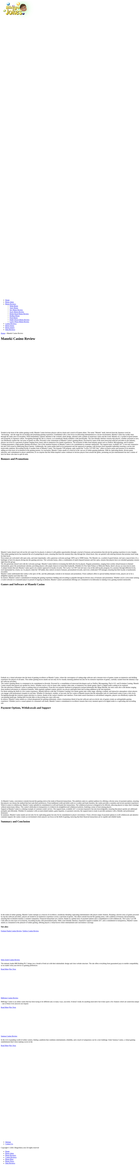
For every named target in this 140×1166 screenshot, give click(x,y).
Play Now (12, 969)
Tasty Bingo (14, 308)
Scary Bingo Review (17, 312)
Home (3, 333)
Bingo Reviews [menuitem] (10, 1155)
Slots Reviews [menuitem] (10, 1163)
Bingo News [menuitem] (9, 1161)
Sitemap (8, 1142)
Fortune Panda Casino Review (11, 931)
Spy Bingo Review (16, 310)
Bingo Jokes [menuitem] (9, 1153)
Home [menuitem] (7, 1151)
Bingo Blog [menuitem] (9, 1159)
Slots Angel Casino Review (10, 960)
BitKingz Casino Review (9, 998)
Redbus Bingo (15, 316)
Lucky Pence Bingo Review (19, 322)
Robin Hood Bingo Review (19, 314)
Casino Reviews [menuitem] (11, 1157)
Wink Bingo (14, 306)
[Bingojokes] (17, 18)
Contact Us (9, 1144)
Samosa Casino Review (9, 1036)
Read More (5, 969)
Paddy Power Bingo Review (19, 320)
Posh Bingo (14, 318)
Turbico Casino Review (30, 931)
